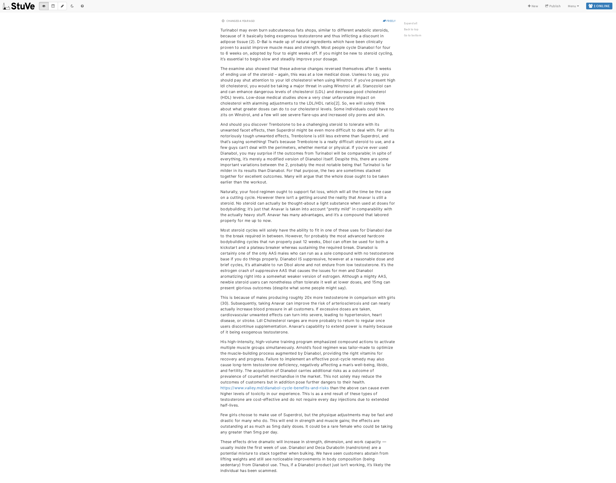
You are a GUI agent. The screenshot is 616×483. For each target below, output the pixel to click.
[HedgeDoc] (19, 6)
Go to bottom (412, 35)
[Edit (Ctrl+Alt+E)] (62, 6)
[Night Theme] (72, 6)
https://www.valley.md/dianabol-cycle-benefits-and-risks (274, 387)
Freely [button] (391, 21)
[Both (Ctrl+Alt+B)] (53, 6)
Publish (554, 6)
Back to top (411, 29)
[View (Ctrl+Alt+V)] (44, 6)
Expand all (410, 23)
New (534, 6)
